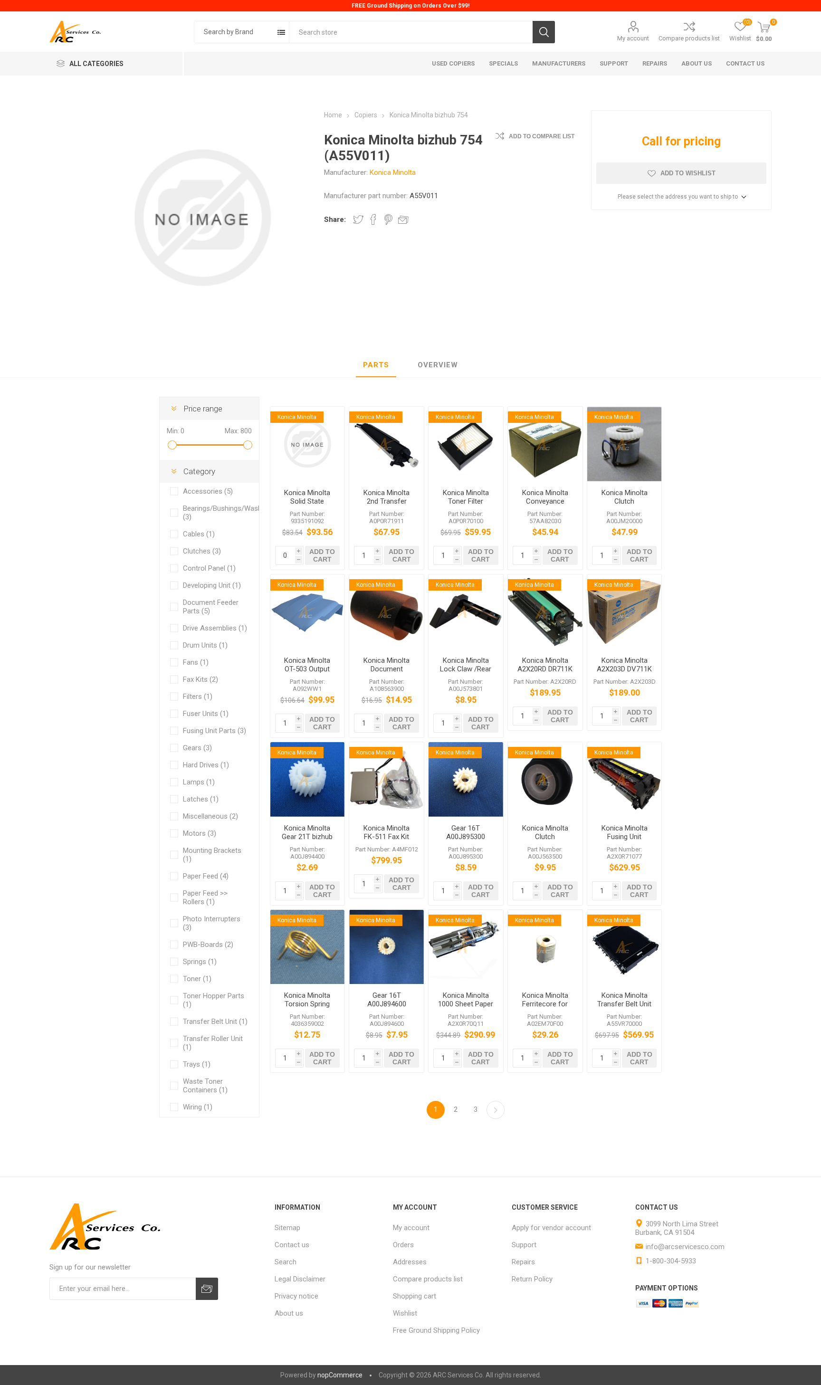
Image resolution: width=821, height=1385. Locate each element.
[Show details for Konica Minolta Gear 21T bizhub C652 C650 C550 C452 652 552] (307, 779)
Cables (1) (199, 534)
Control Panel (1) (209, 568)
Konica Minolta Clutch (624, 497)
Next (496, 1110)
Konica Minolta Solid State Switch (307, 501)
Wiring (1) (197, 1107)
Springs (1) (200, 961)
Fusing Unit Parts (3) (214, 730)
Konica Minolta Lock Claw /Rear (465, 664)
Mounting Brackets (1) (212, 854)
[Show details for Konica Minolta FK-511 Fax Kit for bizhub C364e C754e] (386, 779)
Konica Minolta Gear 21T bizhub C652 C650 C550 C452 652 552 (307, 841)
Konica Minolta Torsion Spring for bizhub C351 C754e (307, 1008)
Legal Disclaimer (300, 1279)
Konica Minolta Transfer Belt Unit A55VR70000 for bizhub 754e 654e (624, 1008)
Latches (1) (201, 799)
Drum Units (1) (205, 645)
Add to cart (322, 555)
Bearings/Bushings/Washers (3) (216, 512)
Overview (438, 365)
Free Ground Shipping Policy (436, 1330)
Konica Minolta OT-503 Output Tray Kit (307, 669)
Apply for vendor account (551, 1227)
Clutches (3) (202, 551)
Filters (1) (197, 696)
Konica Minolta (393, 172)
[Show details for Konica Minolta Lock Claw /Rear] (466, 611)
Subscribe (207, 1289)
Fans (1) (196, 662)
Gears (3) (197, 748)
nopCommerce (340, 1375)
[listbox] (241, 32)
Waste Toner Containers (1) (205, 1085)
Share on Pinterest (388, 219)
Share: (335, 219)
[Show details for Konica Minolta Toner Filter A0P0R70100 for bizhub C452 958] (466, 444)
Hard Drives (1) (206, 765)
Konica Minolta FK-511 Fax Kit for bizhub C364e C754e (386, 841)
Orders (403, 1245)
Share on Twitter (358, 219)
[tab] (376, 365)
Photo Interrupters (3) (211, 923)
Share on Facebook (373, 219)
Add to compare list (541, 136)
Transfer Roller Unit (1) (213, 1042)
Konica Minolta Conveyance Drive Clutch (545, 501)
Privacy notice (296, 1296)
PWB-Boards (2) (208, 944)
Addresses (410, 1262)
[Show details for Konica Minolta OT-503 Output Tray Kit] (307, 611)
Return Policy (532, 1279)
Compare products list (689, 38)
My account (633, 38)
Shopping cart (414, 1296)
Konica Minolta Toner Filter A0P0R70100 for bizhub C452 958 (466, 505)
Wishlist (405, 1313)
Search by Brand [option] (228, 32)
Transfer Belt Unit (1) (215, 1021)
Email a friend (403, 219)
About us (289, 1313)
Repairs (523, 1262)
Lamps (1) (199, 782)
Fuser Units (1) (206, 713)
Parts (376, 365)
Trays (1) (196, 1064)
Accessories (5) (208, 491)
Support (524, 1245)
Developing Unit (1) (212, 585)
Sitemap (287, 1227)
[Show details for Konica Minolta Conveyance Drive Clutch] (545, 444)
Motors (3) (199, 833)
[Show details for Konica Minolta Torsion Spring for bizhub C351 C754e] (307, 947)
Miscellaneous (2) (210, 816)
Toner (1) (197, 978)
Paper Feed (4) (206, 876)
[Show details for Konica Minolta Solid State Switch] (307, 444)
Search (544, 32)
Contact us (292, 1245)
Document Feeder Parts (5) (211, 606)
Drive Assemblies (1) (215, 628)
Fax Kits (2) (200, 679)
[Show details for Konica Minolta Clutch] (624, 444)
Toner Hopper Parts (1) (213, 1000)
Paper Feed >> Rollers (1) (205, 897)
